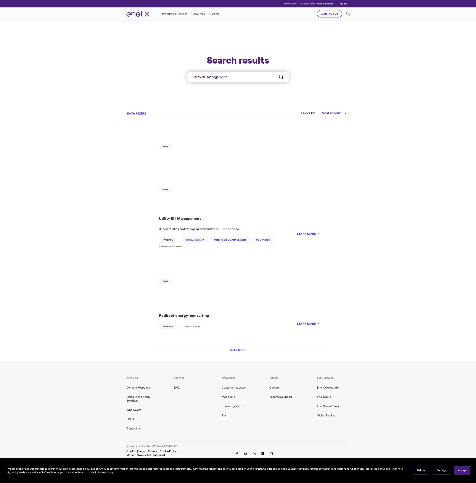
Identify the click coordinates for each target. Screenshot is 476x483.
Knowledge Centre (233, 406)
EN (345, 3)
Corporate (306, 4)
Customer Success (234, 387)
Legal (142, 451)
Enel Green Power (328, 406)
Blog (224, 415)
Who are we (290, 4)
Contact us (133, 428)
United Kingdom (324, 3)
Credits (131, 451)
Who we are (133, 410)
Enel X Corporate (328, 387)
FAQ (176, 387)
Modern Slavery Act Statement (145, 455)
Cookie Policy (168, 451)
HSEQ (130, 419)
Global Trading (326, 415)
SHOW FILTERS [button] (136, 113)
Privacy (152, 451)
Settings (441, 470)
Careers (274, 387)
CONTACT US (329, 13)
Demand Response (138, 387)
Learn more (291, 86)
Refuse (421, 470)
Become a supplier (280, 397)
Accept (462, 470)
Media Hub (228, 397)
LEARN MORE (306, 233)
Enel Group (324, 397)
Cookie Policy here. (392, 468)
